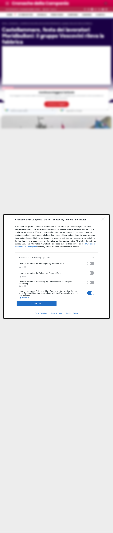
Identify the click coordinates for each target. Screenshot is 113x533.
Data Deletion (41, 313)
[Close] (104, 220)
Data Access (56, 313)
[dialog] (56, 266)
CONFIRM (37, 303)
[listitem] (56, 257)
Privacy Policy (72, 313)
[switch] (90, 263)
